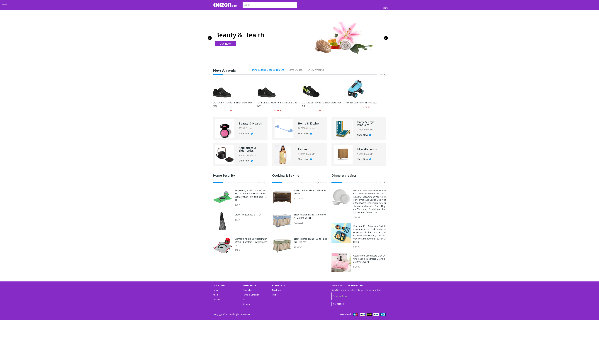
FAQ (244, 299)
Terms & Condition (251, 294)
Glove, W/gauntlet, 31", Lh (248, 214)
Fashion (303, 149)
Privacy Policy (248, 290)
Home (215, 290)
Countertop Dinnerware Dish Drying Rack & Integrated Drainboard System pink (369, 258)
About (215, 294)
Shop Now (244, 133)
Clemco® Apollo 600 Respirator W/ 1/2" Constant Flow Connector (251, 242)
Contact (216, 299)
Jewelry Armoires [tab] (315, 69)
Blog (385, 8)
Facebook (276, 290)
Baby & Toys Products (365, 123)
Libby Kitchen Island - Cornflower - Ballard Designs (310, 216)
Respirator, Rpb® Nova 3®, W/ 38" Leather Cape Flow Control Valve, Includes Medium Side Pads (251, 195)
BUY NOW (225, 43)
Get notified (338, 304)
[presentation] (210, 38)
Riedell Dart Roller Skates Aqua (361, 102)
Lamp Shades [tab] (295, 69)
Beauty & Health (250, 123)
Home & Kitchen (309, 123)
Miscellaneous (367, 149)
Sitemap (246, 304)
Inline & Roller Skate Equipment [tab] (268, 69)
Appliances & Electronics (247, 149)
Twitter (275, 294)
